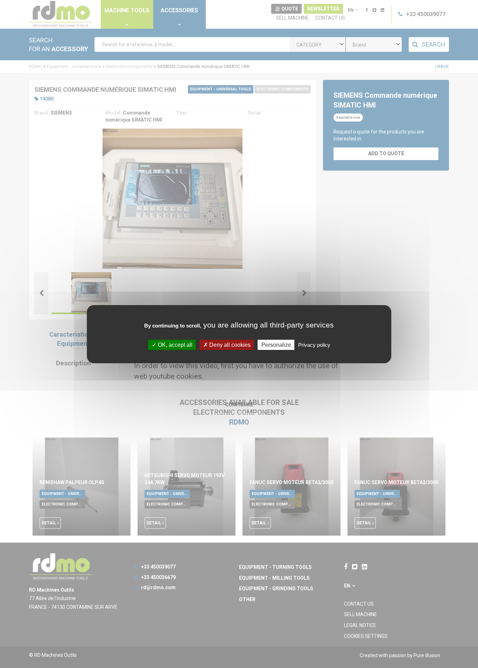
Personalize (276, 344)
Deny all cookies (229, 344)
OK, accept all (174, 344)
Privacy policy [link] (314, 344)
